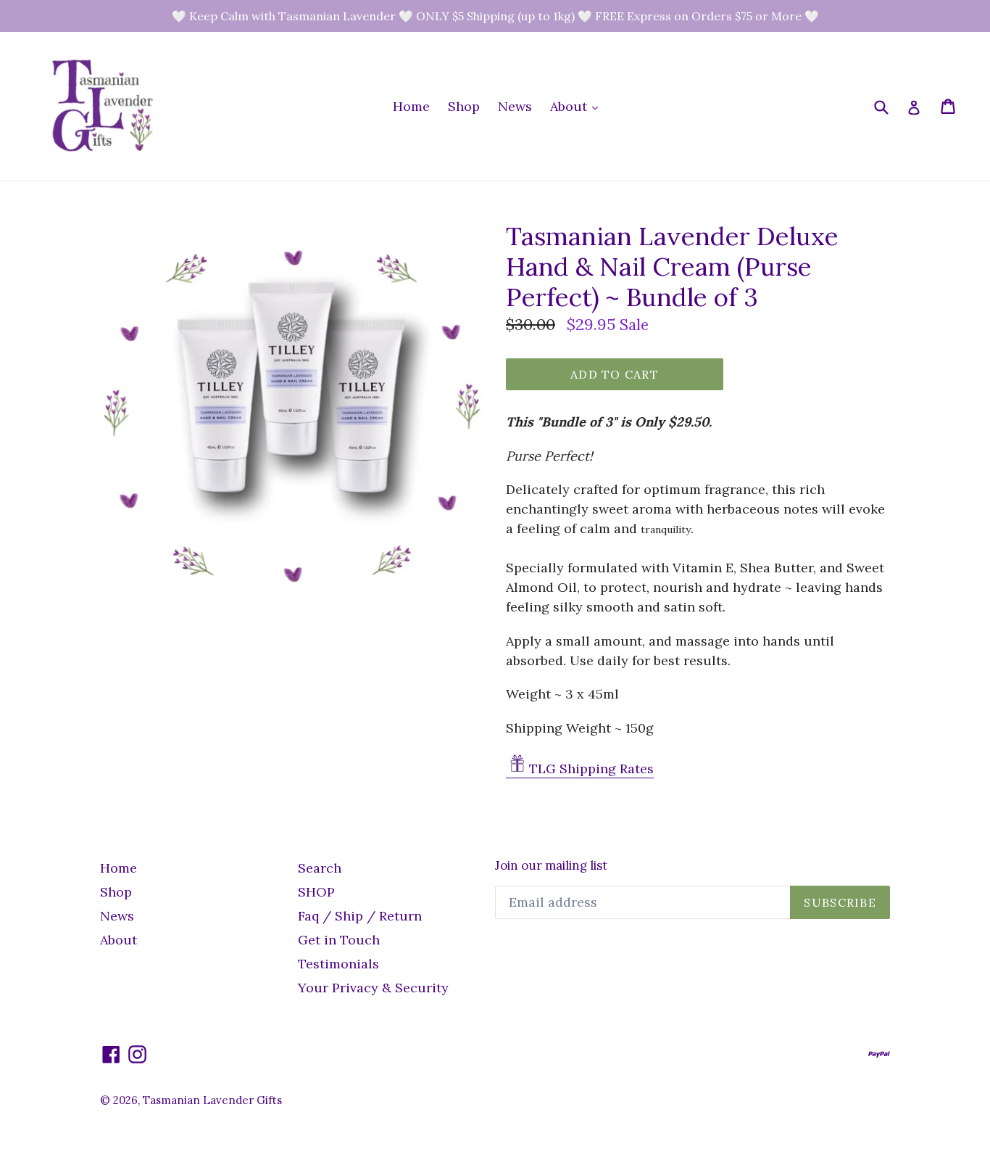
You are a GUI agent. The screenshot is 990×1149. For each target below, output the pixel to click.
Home (411, 106)
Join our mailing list (551, 865)
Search (319, 868)
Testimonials (338, 963)
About (577, 106)
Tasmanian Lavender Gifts (212, 1100)
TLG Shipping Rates (591, 768)
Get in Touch (339, 939)
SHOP (316, 892)
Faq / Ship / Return (360, 915)
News (515, 106)
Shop (464, 106)
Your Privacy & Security (373, 987)
